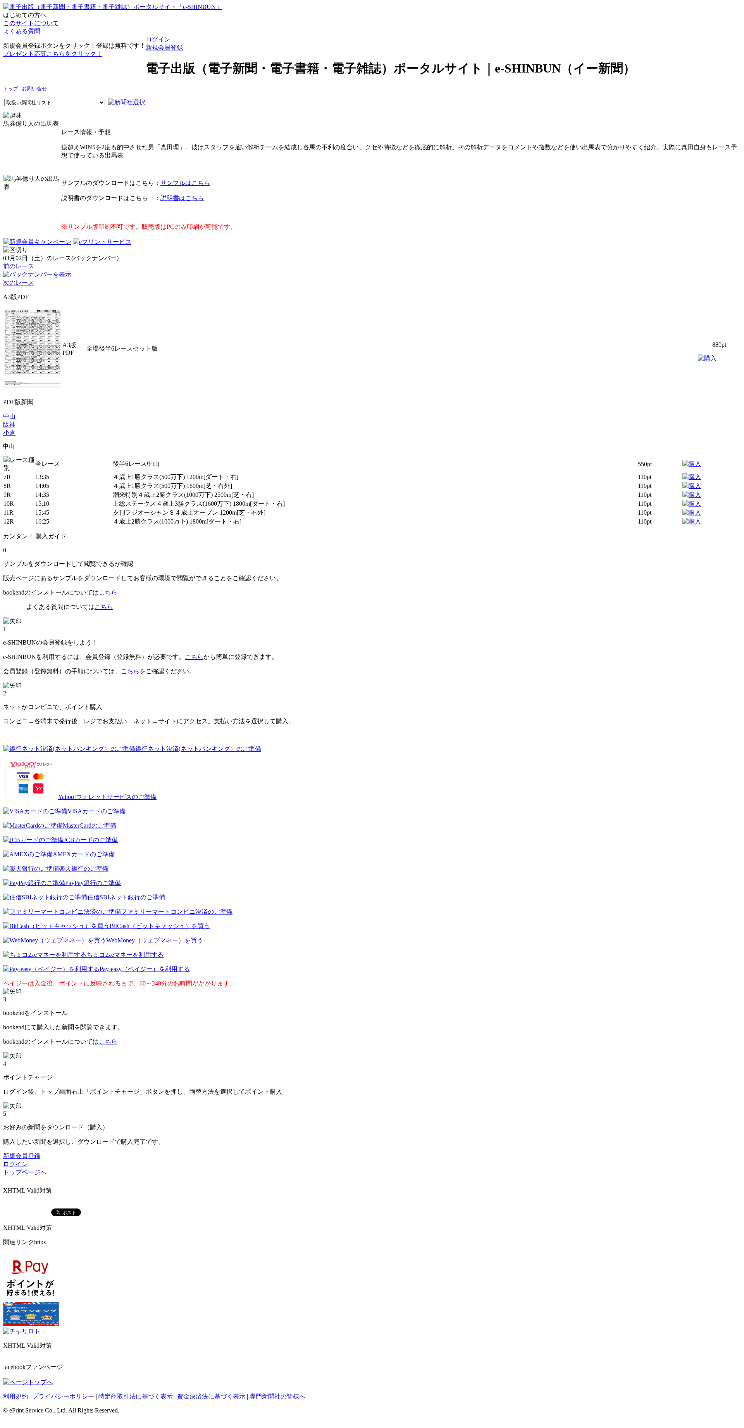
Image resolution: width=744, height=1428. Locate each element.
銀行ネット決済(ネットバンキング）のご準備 (198, 748)
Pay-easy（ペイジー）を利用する (145, 969)
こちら (108, 592)
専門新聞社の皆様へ (277, 1396)
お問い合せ (34, 89)
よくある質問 (21, 31)
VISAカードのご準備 (96, 811)
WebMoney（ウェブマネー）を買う (154, 940)
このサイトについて (31, 23)
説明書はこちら (182, 198)
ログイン (158, 39)
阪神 (9, 424)
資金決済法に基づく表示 (211, 1396)
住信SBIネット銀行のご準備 (126, 897)
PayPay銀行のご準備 (93, 883)
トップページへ (24, 1172)
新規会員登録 (164, 47)
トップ (10, 89)
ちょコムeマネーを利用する (125, 954)
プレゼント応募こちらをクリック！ (52, 53)
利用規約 (15, 1396)
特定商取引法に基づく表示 (135, 1396)
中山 (9, 416)
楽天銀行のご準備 (83, 868)
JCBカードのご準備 (91, 840)
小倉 (9, 432)
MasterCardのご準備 (89, 825)
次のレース (18, 282)
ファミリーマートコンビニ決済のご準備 (176, 911)
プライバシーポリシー (63, 1396)
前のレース (18, 266)
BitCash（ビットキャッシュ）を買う (160, 926)
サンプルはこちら (185, 183)
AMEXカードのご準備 (84, 854)
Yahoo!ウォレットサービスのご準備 (107, 797)
